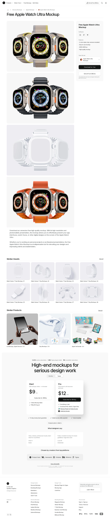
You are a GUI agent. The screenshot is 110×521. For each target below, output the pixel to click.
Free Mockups (27, 3)
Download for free (89, 67)
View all (101, 259)
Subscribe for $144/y (69, 399)
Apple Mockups (30, 9)
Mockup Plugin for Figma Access (69, 409)
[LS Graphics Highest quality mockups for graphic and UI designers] (4, 3)
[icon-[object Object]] (102, 3)
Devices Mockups (17, 9)
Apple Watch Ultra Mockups (47, 9)
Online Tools (17, 3)
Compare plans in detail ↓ (55, 423)
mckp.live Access (65, 411)
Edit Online (35, 3)
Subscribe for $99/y (40, 398)
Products (8, 3)
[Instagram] (7, 502)
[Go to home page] (8, 10)
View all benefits (55, 464)
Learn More (90, 489)
